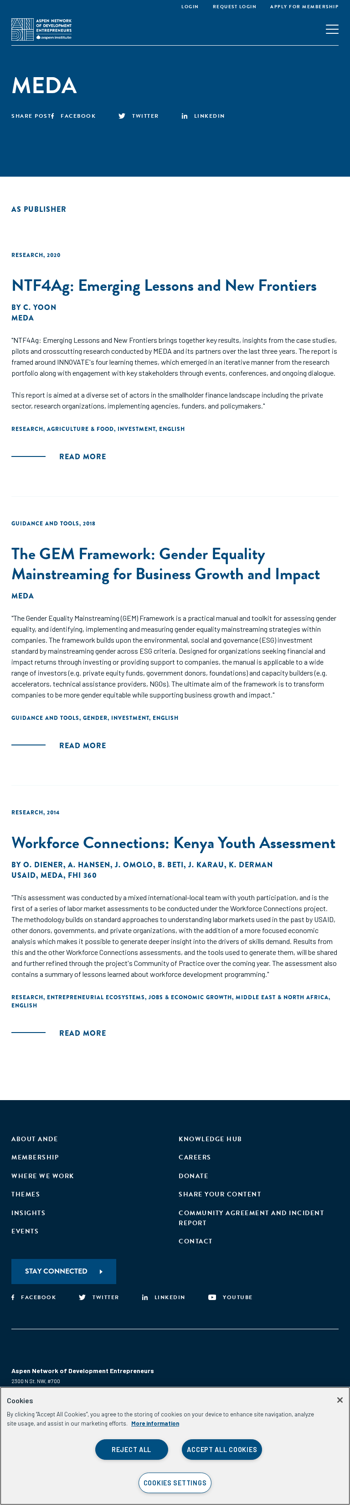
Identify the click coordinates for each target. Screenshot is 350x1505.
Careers (195, 1157)
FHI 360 (82, 875)
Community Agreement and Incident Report (251, 1218)
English (172, 429)
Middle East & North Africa (282, 997)
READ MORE (82, 456)
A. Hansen (89, 865)
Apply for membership (304, 6)
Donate (193, 1176)
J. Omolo (134, 865)
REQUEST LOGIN (235, 6)
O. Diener (43, 865)
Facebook (78, 116)
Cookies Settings (175, 1483)
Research (27, 255)
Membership (35, 1157)
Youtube (238, 1297)
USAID (23, 875)
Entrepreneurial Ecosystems (96, 997)
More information (155, 1423)
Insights (28, 1213)
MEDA (22, 318)
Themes (25, 1194)
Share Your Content (220, 1194)
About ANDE (34, 1139)
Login (190, 6)
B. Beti (171, 865)
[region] (175, 1446)
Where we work (42, 1176)
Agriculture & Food (80, 429)
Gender (95, 718)
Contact (196, 1241)
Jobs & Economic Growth (190, 997)
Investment (136, 429)
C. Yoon (40, 307)
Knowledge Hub (210, 1139)
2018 (89, 523)
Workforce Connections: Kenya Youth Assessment (173, 842)
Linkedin (209, 116)
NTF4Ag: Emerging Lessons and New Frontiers (164, 285)
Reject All (131, 1449)
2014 (53, 812)
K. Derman (251, 865)
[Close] (340, 1400)
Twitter (145, 116)
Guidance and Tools (45, 523)
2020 (54, 255)
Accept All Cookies (222, 1449)
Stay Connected (56, 1271)
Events (25, 1231)
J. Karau (206, 865)
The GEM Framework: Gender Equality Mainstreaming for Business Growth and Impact (165, 563)
